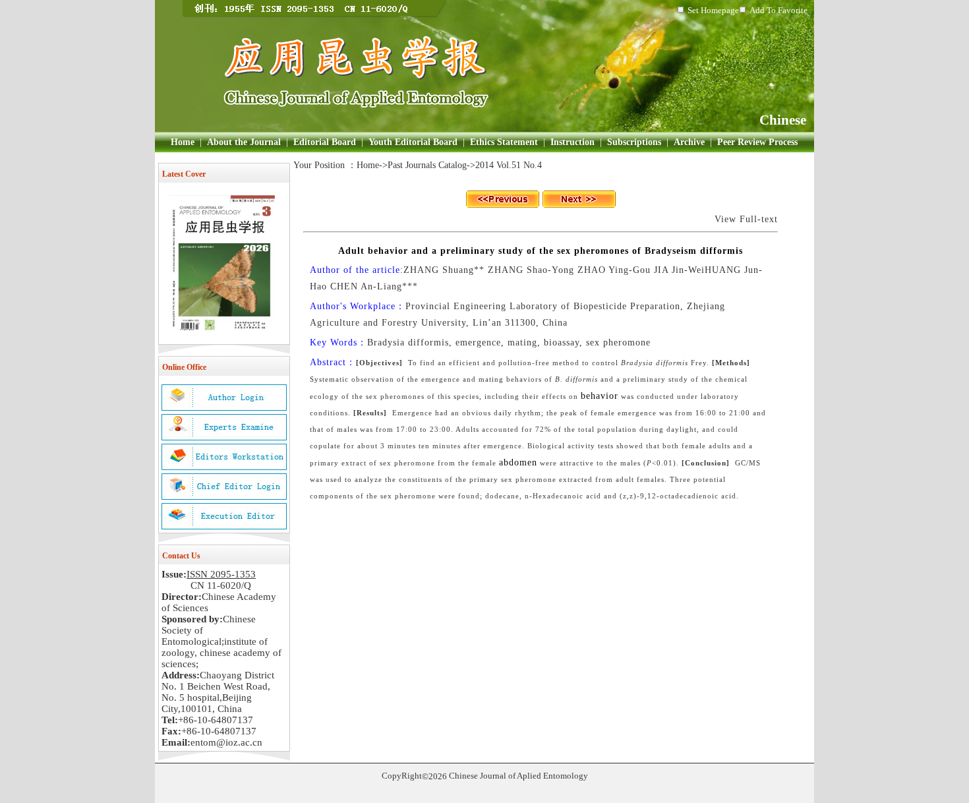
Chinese (782, 120)
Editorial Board (324, 142)
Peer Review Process (757, 142)
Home (182, 142)
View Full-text (746, 219)
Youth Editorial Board (412, 142)
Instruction (572, 142)
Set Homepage (713, 10)
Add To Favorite (778, 10)
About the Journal (244, 142)
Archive (689, 142)
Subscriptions (634, 142)
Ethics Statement (504, 142)
